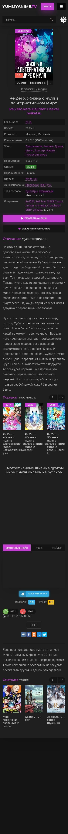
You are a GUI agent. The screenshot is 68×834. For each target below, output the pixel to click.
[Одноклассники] (34, 634)
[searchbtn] (51, 19)
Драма (59, 146)
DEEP (43, 184)
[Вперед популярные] (61, 397)
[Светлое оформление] (63, 19)
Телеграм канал (37, 594)
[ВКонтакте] (23, 634)
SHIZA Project (55, 201)
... (50, 82)
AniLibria (41, 201)
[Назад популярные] (53, 397)
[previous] (53, 680)
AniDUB (30, 201)
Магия (29, 150)
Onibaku (37, 209)
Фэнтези (49, 146)
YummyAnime (19, 6)
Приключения (34, 146)
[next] (61, 680)
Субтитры (32, 191)
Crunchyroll (32, 184)
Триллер (40, 150)
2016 (29, 122)
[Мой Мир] (39, 634)
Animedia (40, 205)
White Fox (31, 178)
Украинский (46, 191)
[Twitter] (44, 634)
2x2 (49, 184)
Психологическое (36, 154)
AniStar (30, 205)
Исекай (50, 150)
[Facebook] (28, 634)
